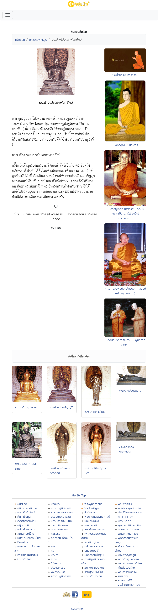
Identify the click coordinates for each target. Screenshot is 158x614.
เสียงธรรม (90, 525)
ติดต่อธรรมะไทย (26, 521)
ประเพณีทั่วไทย (93, 576)
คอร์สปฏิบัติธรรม (61, 576)
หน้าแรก (20, 40)
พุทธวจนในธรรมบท (129, 525)
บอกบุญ (56, 504)
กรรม (54, 546)
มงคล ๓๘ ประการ (129, 529)
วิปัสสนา (56, 563)
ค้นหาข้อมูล (24, 517)
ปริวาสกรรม (58, 568)
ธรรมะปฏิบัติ (91, 542)
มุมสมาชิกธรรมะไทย (29, 538)
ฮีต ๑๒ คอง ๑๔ (94, 568)
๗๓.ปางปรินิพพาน (130, 390)
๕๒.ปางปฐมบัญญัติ (61, 407)
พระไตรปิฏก (91, 508)
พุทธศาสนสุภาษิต (128, 534)
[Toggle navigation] (7, 15)
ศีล (52, 551)
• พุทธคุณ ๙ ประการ (125, 145)
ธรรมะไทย (77, 608)
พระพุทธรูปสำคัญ (128, 559)
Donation (23, 542)
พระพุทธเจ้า (125, 504)
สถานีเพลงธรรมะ (94, 529)
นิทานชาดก (124, 521)
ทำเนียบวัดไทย (126, 568)
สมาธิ (54, 559)
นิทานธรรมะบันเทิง (61, 521)
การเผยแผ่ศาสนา (27, 555)
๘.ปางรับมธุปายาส (26, 407)
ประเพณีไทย (24, 559)
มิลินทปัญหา (91, 521)
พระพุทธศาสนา (93, 504)
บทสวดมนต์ (91, 551)
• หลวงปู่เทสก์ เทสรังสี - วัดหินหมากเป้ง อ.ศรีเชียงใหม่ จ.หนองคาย (125, 213)
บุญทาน (55, 555)
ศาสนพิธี (123, 576)
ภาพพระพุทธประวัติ (129, 508)
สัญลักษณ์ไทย (25, 534)
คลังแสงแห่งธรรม (94, 546)
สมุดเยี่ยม (23, 525)
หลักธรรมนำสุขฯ (94, 555)
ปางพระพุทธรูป (38, 40)
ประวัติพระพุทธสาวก (130, 512)
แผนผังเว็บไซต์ (26, 512)
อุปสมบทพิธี (125, 580)
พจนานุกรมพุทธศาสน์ (97, 517)
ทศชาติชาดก (125, 517)
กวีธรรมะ (56, 534)
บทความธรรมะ (59, 529)
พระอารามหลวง (127, 572)
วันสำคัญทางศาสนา (129, 585)
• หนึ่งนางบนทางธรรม (125, 75)
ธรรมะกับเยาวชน (61, 517)
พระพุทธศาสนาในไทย (130, 563)
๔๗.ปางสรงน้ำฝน (95, 412)
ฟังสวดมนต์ (58, 572)
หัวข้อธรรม (90, 512)
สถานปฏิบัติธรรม (61, 508)
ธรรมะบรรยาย (59, 525)
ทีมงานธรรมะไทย (27, 508)
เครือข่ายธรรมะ (26, 529)
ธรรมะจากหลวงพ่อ (62, 512)
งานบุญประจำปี (93, 572)
